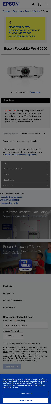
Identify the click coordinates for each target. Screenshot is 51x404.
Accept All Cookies (25, 400)
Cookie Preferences (25, 394)
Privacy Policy (27, 385)
